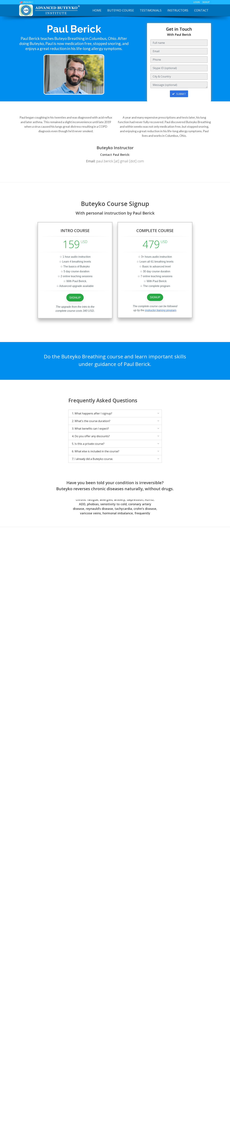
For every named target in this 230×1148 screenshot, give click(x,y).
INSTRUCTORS (177, 10)
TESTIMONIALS (150, 10)
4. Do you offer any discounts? (91, 436)
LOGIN (196, 2)
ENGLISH (27, 2)
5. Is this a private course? (88, 444)
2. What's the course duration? (91, 421)
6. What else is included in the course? (95, 451)
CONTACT (201, 10)
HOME (96, 10)
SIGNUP (206, 2)
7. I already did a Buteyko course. (92, 459)
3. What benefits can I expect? (90, 428)
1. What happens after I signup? (92, 413)
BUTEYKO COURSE (120, 10)
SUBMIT (181, 93)
